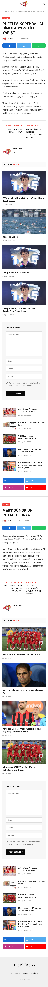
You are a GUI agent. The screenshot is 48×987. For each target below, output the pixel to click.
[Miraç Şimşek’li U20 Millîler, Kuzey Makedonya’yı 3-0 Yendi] (24, 752)
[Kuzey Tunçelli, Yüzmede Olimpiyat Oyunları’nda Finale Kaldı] (24, 293)
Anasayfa (5, 11)
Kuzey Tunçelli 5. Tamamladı (15, 272)
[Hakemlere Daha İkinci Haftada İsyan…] (9, 425)
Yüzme (6, 18)
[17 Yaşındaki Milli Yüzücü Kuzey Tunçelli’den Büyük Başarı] (24, 183)
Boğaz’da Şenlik (10, 237)
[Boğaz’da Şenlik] (24, 221)
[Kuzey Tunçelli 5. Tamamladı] (24, 257)
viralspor (11, 39)
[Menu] (4, 4)
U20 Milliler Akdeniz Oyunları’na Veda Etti (22, 654)
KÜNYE (25, 973)
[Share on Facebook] (9, 45)
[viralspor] (24, 4)
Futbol (6, 505)
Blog (12, 11)
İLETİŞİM (34, 973)
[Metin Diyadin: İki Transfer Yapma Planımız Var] (9, 452)
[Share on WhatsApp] (39, 45)
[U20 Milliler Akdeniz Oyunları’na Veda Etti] (9, 439)
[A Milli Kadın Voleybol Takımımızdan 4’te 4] (9, 412)
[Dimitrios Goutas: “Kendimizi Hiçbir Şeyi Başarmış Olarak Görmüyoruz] (9, 466)
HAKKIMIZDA (15, 973)
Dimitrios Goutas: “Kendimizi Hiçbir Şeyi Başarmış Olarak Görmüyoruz (30, 465)
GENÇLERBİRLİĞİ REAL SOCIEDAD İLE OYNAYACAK (12, 588)
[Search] (44, 4)
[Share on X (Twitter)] (24, 45)
